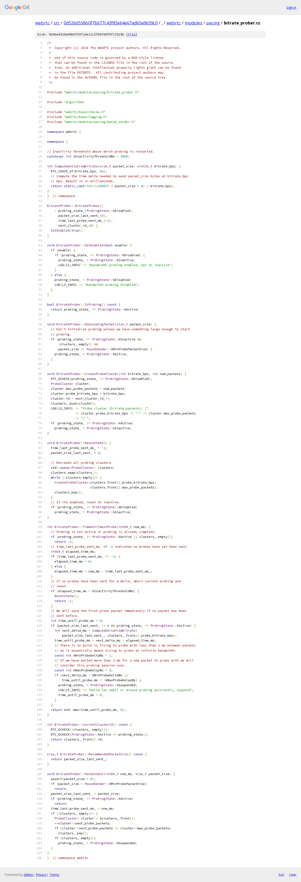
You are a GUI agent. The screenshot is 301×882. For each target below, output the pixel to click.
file (131, 34)
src (57, 23)
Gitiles (28, 874)
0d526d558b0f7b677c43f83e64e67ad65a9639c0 (111, 23)
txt (281, 874)
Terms (54, 874)
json (292, 874)
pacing (213, 23)
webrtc (42, 23)
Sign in (291, 7)
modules (193, 23)
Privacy (41, 874)
